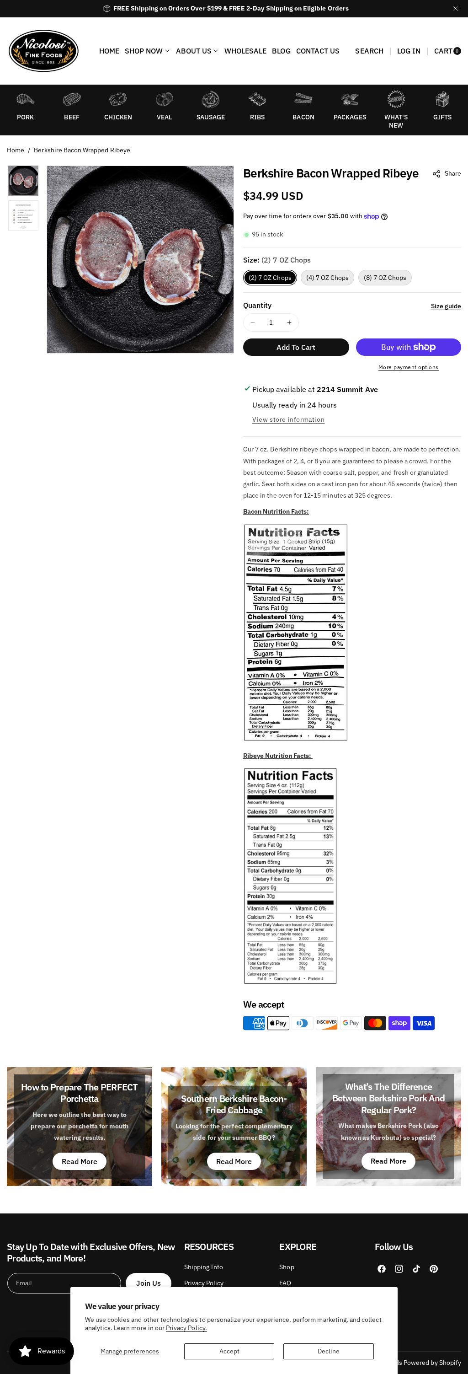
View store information (288, 419)
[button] (369, 51)
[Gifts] (442, 99)
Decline (329, 1351)
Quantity (257, 305)
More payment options (408, 367)
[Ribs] (257, 99)
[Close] (455, 8)
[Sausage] (211, 99)
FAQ (285, 1283)
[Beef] (72, 99)
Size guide (446, 306)
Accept (229, 1351)
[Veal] (164, 99)
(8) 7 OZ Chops (385, 278)
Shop (286, 1267)
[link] (396, 99)
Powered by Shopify (432, 1362)
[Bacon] (303, 99)
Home (15, 150)
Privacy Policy (204, 1283)
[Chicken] (118, 99)
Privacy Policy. (186, 1328)
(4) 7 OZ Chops (327, 278)
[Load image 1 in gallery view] (23, 181)
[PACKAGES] (349, 99)
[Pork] (25, 99)
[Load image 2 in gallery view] (23, 215)
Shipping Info (203, 1267)
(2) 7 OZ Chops (270, 278)
